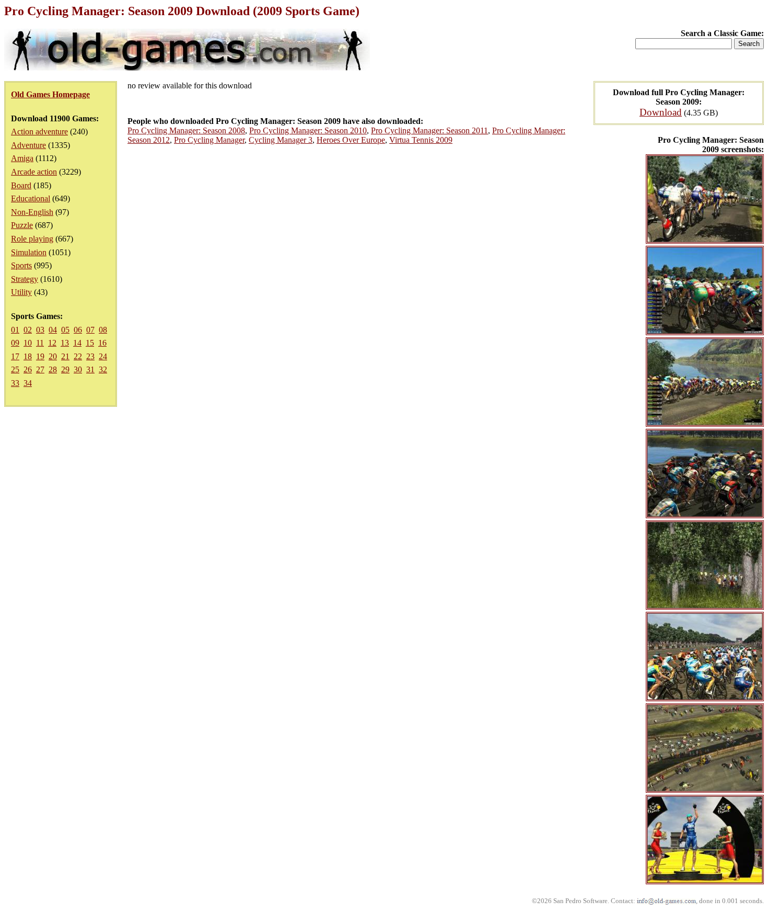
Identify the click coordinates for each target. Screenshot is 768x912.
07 (90, 329)
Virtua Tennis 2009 (420, 139)
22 (78, 356)
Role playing (32, 238)
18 (28, 356)
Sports (21, 265)
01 (15, 329)
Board (21, 185)
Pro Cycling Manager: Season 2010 (308, 130)
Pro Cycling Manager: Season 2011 (429, 130)
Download (660, 112)
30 (78, 369)
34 (28, 383)
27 (40, 369)
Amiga (22, 158)
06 (78, 329)
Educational (30, 198)
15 (90, 342)
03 (40, 329)
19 (40, 356)
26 (28, 369)
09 (15, 342)
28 (53, 369)
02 (28, 329)
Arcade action (34, 171)
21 (65, 356)
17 (15, 356)
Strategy (24, 279)
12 (52, 342)
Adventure (28, 145)
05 (65, 329)
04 (53, 329)
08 (103, 329)
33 (15, 383)
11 (40, 342)
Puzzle (22, 225)
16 (102, 342)
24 (103, 356)
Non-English (32, 212)
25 (15, 369)
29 (65, 369)
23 (90, 356)
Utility (21, 292)
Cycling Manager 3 (280, 139)
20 (53, 356)
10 (28, 342)
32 (103, 369)
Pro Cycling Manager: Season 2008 (186, 130)
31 (90, 369)
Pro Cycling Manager (209, 139)
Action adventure (39, 131)
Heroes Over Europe (351, 139)
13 (65, 342)
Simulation (28, 252)
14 (77, 342)
